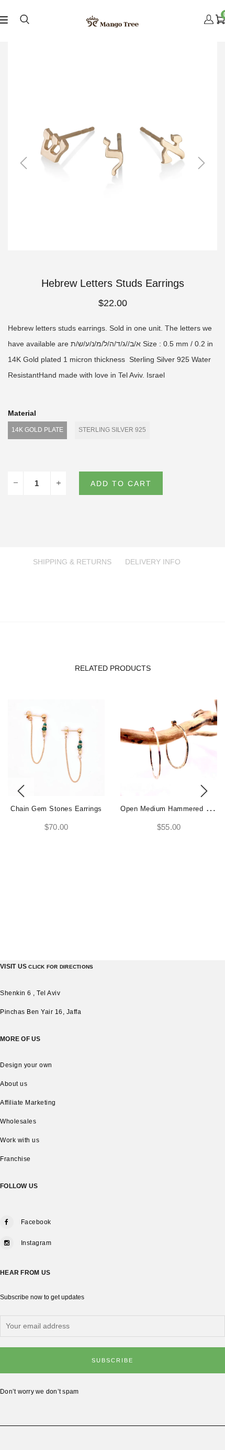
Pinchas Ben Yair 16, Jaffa (40, 1012)
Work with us (19, 1140)
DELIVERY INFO (153, 562)
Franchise (15, 1159)
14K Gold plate (37, 429)
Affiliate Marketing (28, 1102)
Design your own (26, 1065)
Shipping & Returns (72, 562)
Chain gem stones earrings (56, 809)
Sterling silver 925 (112, 429)
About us (13, 1084)
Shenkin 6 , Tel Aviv (30, 993)
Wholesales (18, 1121)
